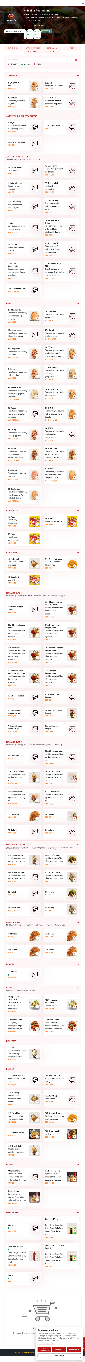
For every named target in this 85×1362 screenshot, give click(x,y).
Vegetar (26, 64)
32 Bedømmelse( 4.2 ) (41, 25)
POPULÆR (13, 64)
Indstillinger (59, 1355)
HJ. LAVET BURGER (36, 594)
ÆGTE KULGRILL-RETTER (52, 49)
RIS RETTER (11, 1041)
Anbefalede (59, 1350)
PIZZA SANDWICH (36, 923)
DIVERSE (10, 1069)
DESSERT (10, 964)
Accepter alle (74, 1350)
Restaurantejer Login (23, 1352)
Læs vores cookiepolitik (46, 1344)
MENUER (10, 1164)
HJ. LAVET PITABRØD (39, 847)
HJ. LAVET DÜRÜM (34, 743)
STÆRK (38, 64)
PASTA (21, 989)
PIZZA (72, 48)
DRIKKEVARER (12, 1212)
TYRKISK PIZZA (13, 48)
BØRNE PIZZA (12, 510)
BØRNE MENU (12, 552)
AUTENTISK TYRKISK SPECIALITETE (33, 49)
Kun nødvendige (44, 1349)
